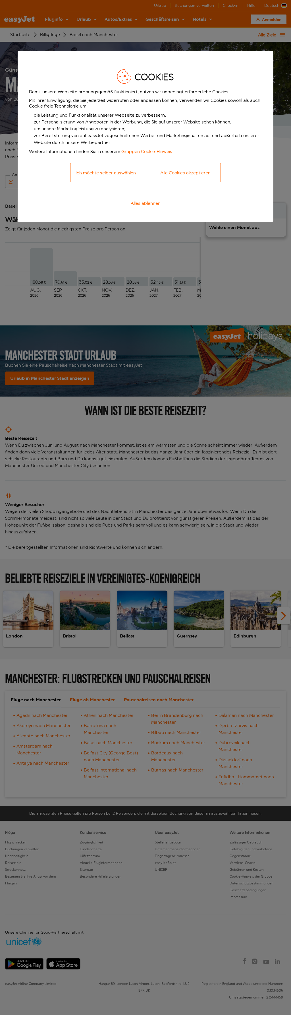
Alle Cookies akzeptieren (185, 173)
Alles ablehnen (146, 203)
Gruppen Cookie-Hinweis (146, 151)
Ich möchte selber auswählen (106, 173)
